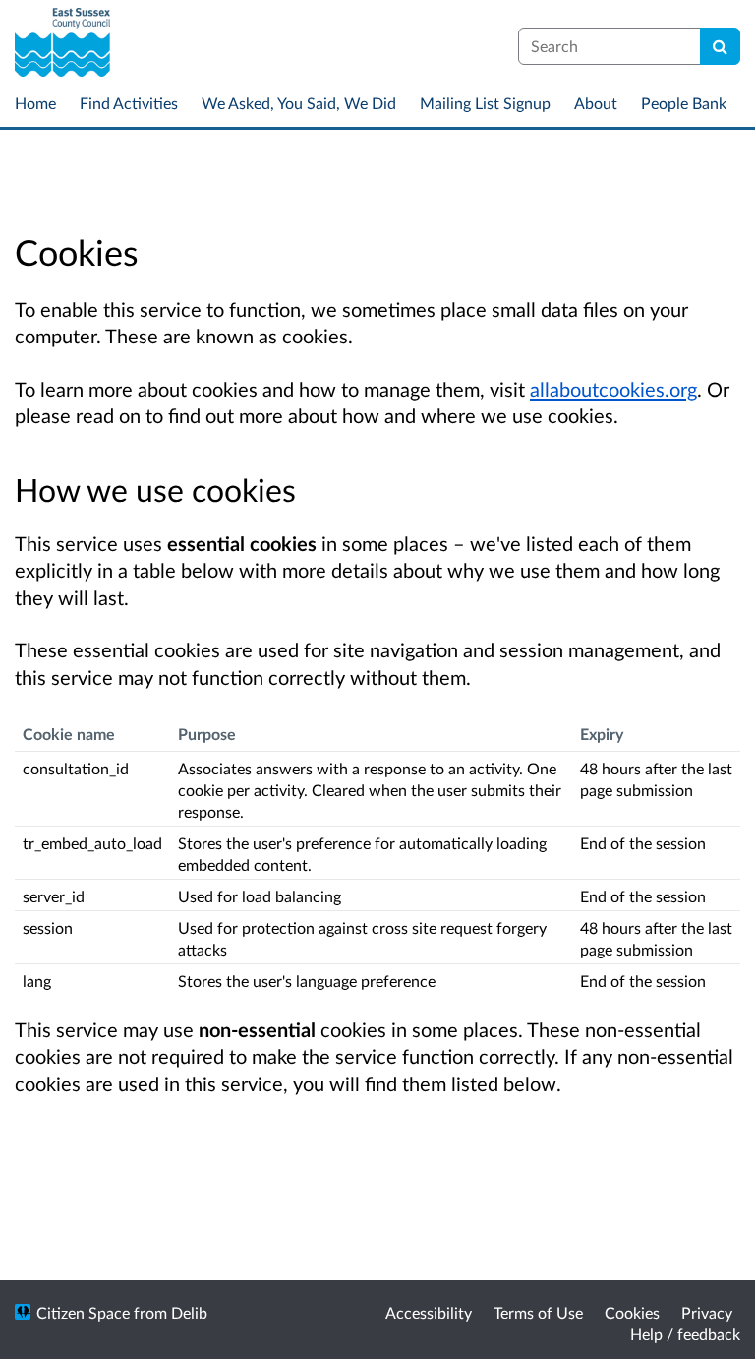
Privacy (706, 1312)
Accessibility (428, 1312)
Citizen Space (83, 1312)
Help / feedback (685, 1334)
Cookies (632, 1312)
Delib (189, 1312)
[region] (377, 856)
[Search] (720, 46)
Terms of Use (538, 1312)
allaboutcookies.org (613, 389)
